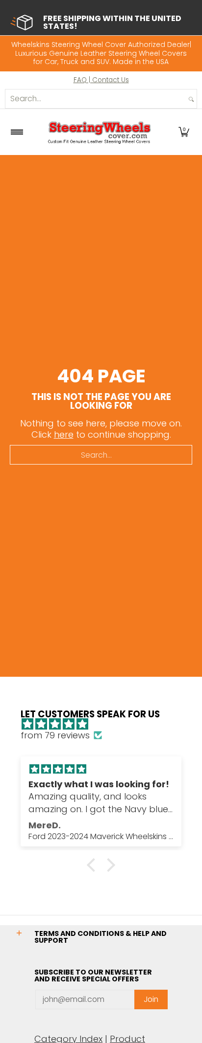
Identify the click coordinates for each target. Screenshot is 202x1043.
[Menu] (16, 132)
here (64, 434)
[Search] (191, 98)
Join (151, 999)
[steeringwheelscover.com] (99, 132)
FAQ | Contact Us (101, 80)
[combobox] (95, 98)
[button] (184, 132)
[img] (106, 724)
